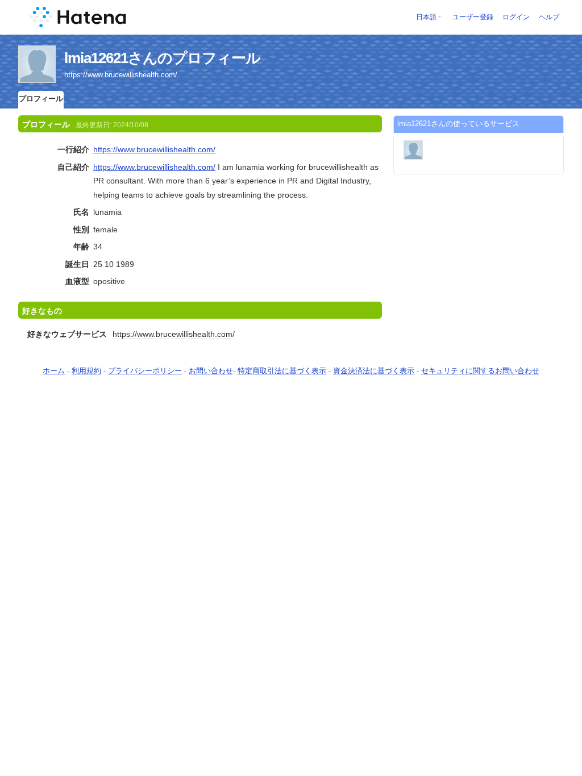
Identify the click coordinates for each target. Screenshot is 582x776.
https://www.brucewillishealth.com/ (154, 149)
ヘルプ (549, 17)
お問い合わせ (211, 370)
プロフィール (41, 98)
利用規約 (86, 370)
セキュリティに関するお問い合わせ (480, 370)
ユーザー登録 (472, 17)
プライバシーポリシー (145, 370)
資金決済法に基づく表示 (373, 370)
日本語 (426, 17)
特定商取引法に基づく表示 (282, 370)
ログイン (516, 17)
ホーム (54, 370)
